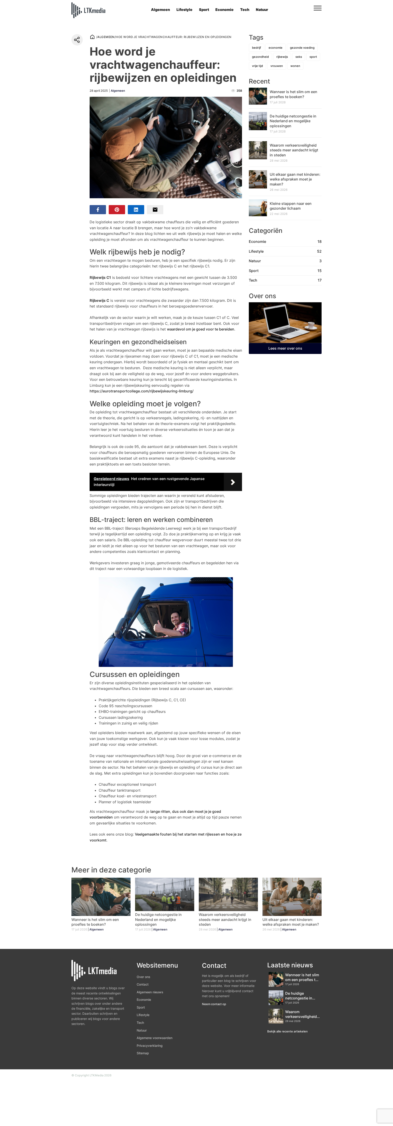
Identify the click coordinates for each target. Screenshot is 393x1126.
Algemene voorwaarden (154, 1038)
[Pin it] (117, 209)
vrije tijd (257, 66)
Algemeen (160, 9)
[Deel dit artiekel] (77, 40)
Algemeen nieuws (150, 992)
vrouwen (276, 66)
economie (275, 47)
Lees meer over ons (285, 348)
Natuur (262, 9)
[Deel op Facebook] (98, 209)
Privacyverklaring (150, 1045)
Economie (224, 9)
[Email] (155, 209)
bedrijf (256, 47)
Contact (143, 984)
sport (313, 56)
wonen (295, 66)
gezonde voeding (302, 47)
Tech (244, 9)
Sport (204, 9)
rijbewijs (282, 56)
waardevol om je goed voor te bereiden (200, 329)
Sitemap (143, 1053)
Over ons (143, 977)
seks (298, 56)
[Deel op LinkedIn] (136, 209)
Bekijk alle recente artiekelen (287, 1031)
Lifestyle (184, 9)
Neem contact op (214, 1004)
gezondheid (260, 56)
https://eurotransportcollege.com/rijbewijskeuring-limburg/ (142, 391)
